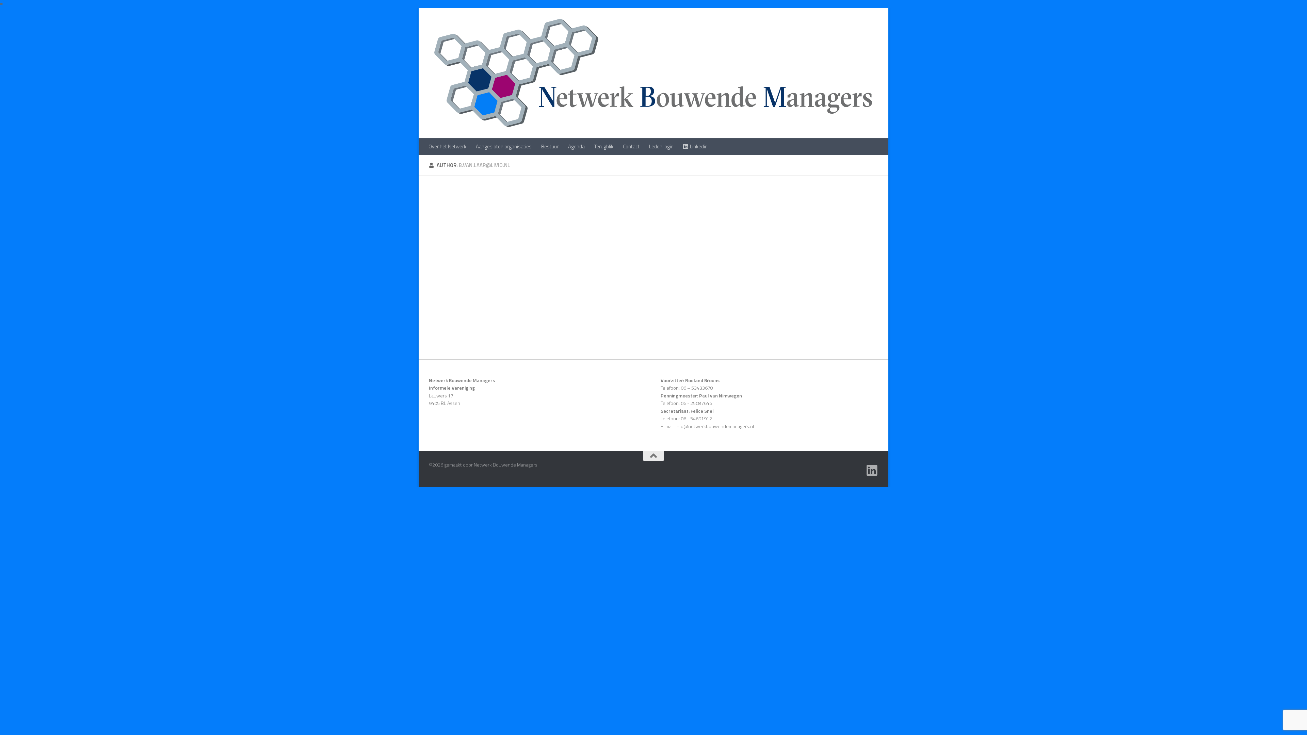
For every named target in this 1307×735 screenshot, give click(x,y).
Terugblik (603, 146)
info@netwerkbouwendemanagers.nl (715, 426)
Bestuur (550, 146)
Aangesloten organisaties (504, 146)
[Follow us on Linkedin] (872, 470)
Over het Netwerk (447, 146)
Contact (631, 146)
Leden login (661, 146)
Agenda (576, 146)
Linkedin (699, 146)
